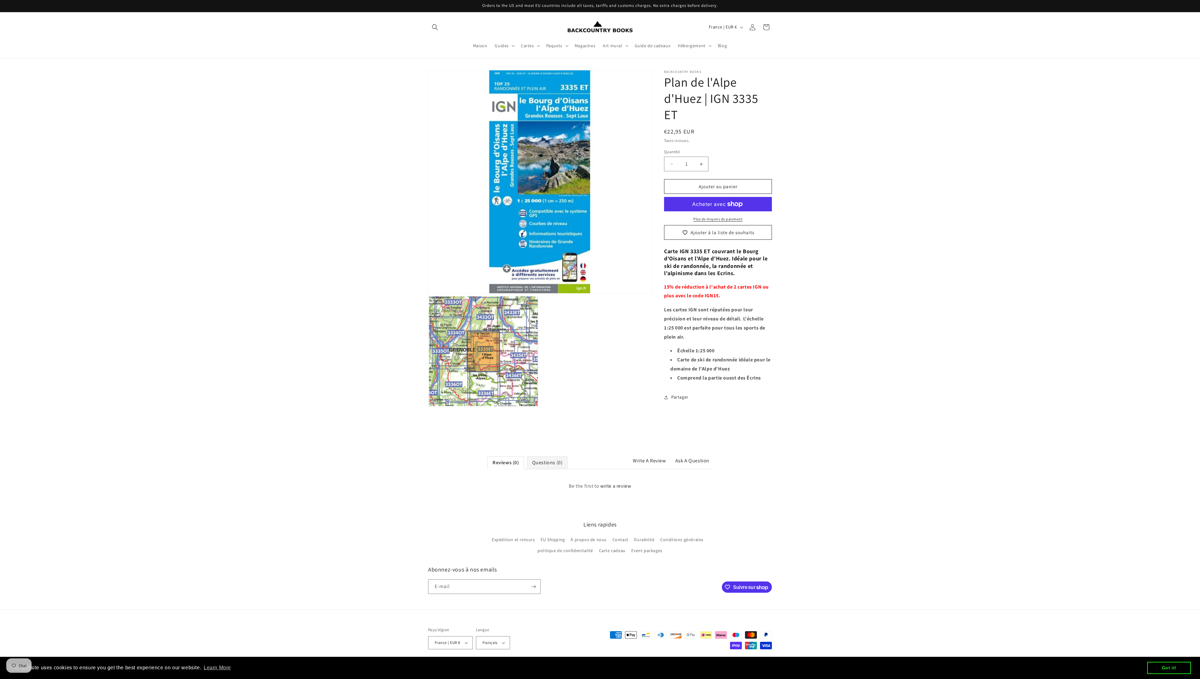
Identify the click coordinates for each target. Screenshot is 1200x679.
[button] (435, 27)
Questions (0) (547, 462)
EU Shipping (553, 539)
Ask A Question (692, 460)
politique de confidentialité (565, 551)
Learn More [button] (217, 667)
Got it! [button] (1169, 667)
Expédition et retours (513, 539)
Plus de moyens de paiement (717, 219)
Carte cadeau (612, 551)
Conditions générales (681, 539)
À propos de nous (589, 539)
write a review (615, 486)
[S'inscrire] (533, 586)
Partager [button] (679, 397)
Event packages (646, 551)
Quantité (672, 151)
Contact (620, 539)
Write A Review (649, 460)
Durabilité (644, 539)
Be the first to (600, 486)
